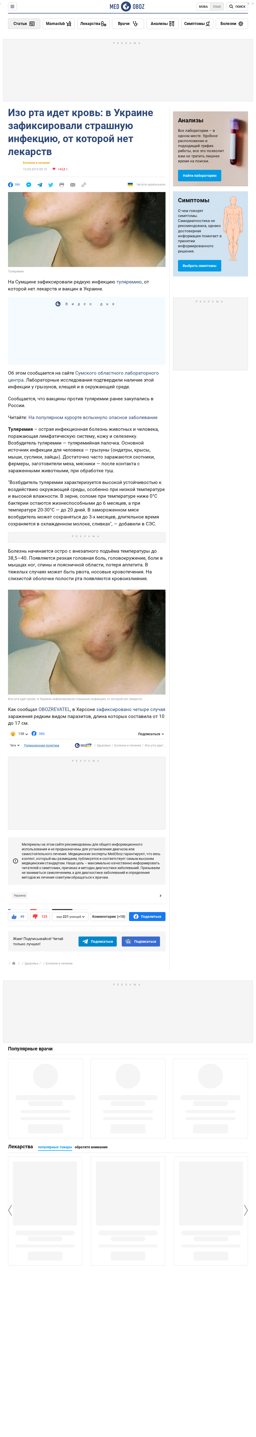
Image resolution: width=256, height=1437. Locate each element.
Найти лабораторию (199, 176)
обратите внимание (91, 1147)
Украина (20, 895)
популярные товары (55, 1147)
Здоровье (103, 745)
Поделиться (151, 917)
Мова (203, 6)
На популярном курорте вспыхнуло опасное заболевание (93, 417)
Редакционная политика (41, 745)
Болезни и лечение (36, 163)
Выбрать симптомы (199, 266)
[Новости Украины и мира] (83, 746)
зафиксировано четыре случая (130, 709)
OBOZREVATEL (54, 709)
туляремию (129, 282)
